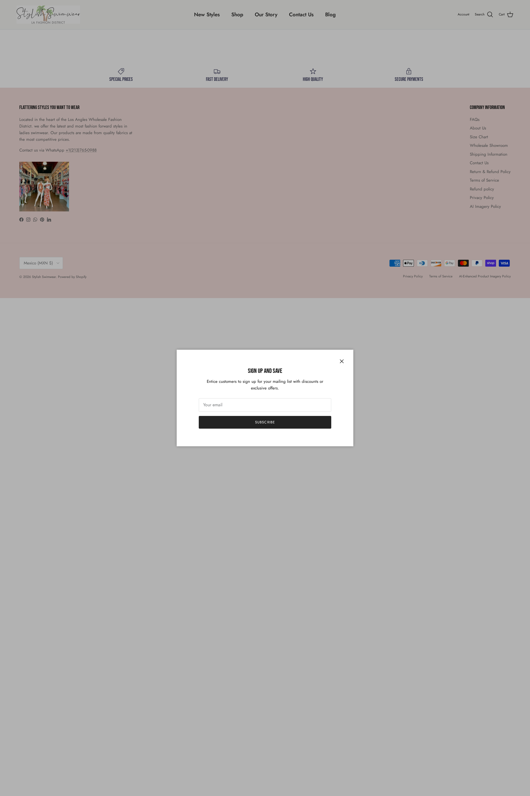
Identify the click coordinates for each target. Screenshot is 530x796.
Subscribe (265, 422)
